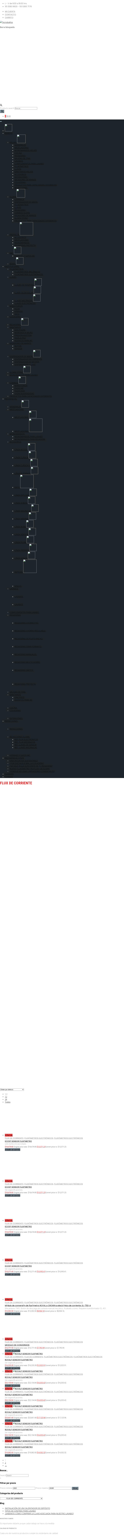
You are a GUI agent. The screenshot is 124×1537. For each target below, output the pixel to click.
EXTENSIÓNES (21, 177)
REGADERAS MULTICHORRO (27, 662)
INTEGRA (19, 572)
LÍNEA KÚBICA (21, 503)
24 (6, 1099)
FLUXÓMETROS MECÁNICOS (27, 271)
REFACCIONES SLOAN (20, 736)
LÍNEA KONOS (21, 558)
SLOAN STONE (21, 218)
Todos (7, 1102)
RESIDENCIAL (11, 399)
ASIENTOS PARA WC (23, 340)
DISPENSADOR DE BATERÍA (27, 361)
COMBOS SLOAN (22, 212)
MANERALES (20, 145)
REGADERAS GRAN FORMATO (28, 646)
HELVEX (13, 142)
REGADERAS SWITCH (24, 670)
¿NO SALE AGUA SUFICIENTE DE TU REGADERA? (31, 766)
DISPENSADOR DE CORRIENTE (28, 359)
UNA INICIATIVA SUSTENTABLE (24, 760)
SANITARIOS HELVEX (24, 171)
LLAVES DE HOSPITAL (24, 285)
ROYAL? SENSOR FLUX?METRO (19, 1359)
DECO (17, 487)
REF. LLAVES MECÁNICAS (26, 747)
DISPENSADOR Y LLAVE (25, 364)
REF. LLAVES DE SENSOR (25, 744)
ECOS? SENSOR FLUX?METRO (18, 1141)
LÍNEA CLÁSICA (22, 457)
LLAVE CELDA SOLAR (24, 293)
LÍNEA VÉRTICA (22, 534)
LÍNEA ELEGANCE (23, 473)
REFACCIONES (21, 187)
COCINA (18, 153)
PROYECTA (15, 234)
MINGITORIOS (16, 306)
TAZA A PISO (20, 338)
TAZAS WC (19, 388)
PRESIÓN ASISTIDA (23, 335)
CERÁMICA (19, 199)
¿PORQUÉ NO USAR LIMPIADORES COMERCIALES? (32, 771)
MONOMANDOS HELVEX (26, 150)
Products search (7, 108)
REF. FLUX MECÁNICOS (25, 742)
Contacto (9, 776)
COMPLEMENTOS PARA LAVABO (29, 163)
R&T (12, 253)
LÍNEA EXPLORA (22, 495)
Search (3, 1475)
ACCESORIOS (20, 174)
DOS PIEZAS (20, 330)
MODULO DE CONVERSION (17, 1345)
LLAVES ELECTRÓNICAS (25, 303)
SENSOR (18, 348)
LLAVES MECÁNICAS (24, 300)
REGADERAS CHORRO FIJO (27, 623)
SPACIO (18, 586)
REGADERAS (20, 155)
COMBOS (14, 383)
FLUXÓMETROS (21, 166)
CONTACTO (10, 14)
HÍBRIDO (19, 311)
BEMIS (13, 263)
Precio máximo (42, 1488)
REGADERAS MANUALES (26, 654)
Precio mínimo (6, 1488)
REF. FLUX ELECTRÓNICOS (26, 739)
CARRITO (9, 17)
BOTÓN (18, 346)
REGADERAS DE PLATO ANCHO (29, 638)
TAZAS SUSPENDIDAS (24, 393)
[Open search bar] (1, 105)
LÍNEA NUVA (20, 526)
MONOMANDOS (22, 242)
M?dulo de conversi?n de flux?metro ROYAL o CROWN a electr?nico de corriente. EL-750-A (48, 1305)
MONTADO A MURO (24, 332)
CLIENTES (9, 774)
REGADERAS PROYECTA (25, 245)
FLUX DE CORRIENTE (14, 1138)
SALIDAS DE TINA (22, 158)
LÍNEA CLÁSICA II (22, 465)
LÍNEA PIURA (21, 542)
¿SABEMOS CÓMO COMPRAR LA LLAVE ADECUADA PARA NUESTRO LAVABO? (39, 1513)
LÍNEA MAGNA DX (23, 511)
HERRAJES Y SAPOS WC (25, 256)
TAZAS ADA (20, 391)
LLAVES (18, 169)
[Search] (2, 111)
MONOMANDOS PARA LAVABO (24, 375)
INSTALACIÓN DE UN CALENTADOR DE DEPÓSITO (27, 1508)
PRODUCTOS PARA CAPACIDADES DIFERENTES (36, 185)
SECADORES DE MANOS (25, 179)
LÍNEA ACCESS (21, 449)
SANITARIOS (15, 327)
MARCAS (9, 133)
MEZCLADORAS (22, 147)
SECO (17, 314)
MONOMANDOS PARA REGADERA (30, 439)
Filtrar (75, 1488)
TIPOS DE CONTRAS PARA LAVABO (20, 1511)
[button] (12, 1149)
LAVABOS (19, 161)
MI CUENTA (10, 11)
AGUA (17, 308)
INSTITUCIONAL (12, 266)
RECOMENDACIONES (14, 758)
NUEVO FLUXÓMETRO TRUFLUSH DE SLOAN (30, 768)
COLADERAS (20, 182)
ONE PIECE (19, 697)
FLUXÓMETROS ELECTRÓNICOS (29, 274)
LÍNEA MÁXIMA (22, 519)
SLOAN (13, 196)
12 (6, 1096)
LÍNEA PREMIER (22, 550)
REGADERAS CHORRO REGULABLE (30, 630)
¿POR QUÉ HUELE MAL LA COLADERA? (27, 763)
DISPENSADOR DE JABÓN (26, 202)
